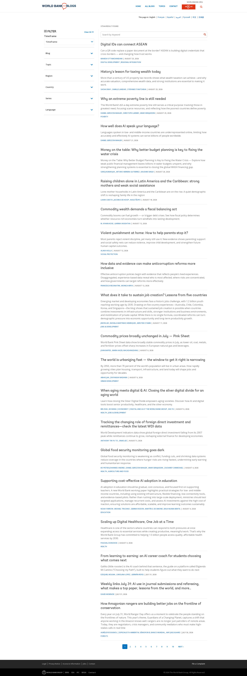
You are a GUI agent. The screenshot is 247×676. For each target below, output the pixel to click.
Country (50, 87)
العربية (178, 17)
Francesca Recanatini (110, 285)
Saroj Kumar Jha (108, 172)
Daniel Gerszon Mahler (111, 113)
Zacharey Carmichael (173, 468)
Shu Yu (171, 409)
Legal (44, 664)
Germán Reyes (138, 574)
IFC (78, 672)
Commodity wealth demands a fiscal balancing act (139, 209)
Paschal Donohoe (109, 543)
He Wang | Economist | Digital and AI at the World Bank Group (138, 409)
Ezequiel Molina (108, 574)
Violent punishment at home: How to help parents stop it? (144, 233)
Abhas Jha (105, 377)
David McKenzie (107, 594)
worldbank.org (195, 2)
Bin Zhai (104, 409)
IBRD (67, 672)
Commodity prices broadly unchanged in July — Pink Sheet (145, 336)
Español (170, 17)
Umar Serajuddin (147, 113)
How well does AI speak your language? (130, 126)
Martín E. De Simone (154, 509)
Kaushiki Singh (147, 172)
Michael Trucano (122, 509)
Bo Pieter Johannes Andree (113, 468)
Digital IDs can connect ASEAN (124, 44)
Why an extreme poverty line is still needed (133, 99)
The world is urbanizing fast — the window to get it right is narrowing (153, 360)
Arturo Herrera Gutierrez (128, 172)
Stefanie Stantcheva (136, 89)
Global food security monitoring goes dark (132, 450)
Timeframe (50, 36)
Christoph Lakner (131, 113)
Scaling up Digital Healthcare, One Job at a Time (137, 522)
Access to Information (71, 664)
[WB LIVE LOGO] (188, 7)
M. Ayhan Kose (107, 223)
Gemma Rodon (137, 509)
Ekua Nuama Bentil (172, 509)
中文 (194, 17)
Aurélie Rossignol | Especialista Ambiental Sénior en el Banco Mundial (133, 632)
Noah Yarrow (107, 509)
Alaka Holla (106, 250)
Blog (48, 53)
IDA (72, 672)
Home (138, 6)
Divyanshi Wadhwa (118, 377)
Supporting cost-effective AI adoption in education (139, 481)
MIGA (84, 672)
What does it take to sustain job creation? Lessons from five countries (154, 295)
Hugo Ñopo (135, 200)
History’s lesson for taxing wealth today (131, 72)
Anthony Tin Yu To (109, 440)
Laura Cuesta (107, 200)
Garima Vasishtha (122, 223)
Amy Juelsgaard (173, 632)
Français (161, 17)
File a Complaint (198, 664)
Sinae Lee (123, 440)
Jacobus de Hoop (121, 200)
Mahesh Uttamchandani (111, 58)
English (152, 17)
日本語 (201, 17)
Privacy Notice (54, 664)
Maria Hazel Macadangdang (125, 350)
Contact (173, 6)
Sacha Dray (106, 89)
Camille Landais (119, 89)
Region (49, 75)
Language (50, 109)
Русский (186, 17)
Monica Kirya (127, 285)
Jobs (84, 664)
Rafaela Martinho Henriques (123, 323)
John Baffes (106, 350)
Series (48, 98)
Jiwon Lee (105, 323)
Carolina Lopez (123, 574)
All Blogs (150, 6)
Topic (48, 64)
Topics (162, 6)
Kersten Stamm (144, 323)
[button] (201, 7)
